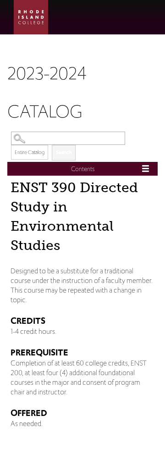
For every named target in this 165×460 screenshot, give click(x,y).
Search (64, 152)
